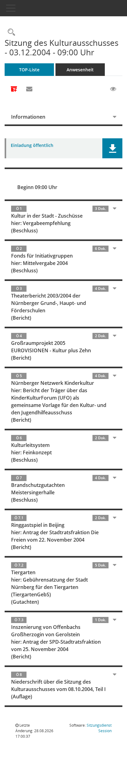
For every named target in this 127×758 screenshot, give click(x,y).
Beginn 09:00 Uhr (37, 187)
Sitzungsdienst (99, 728)
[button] (112, 148)
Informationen (28, 116)
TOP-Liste (29, 70)
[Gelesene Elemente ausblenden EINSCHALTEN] (113, 89)
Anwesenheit (80, 70)
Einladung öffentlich (32, 145)
